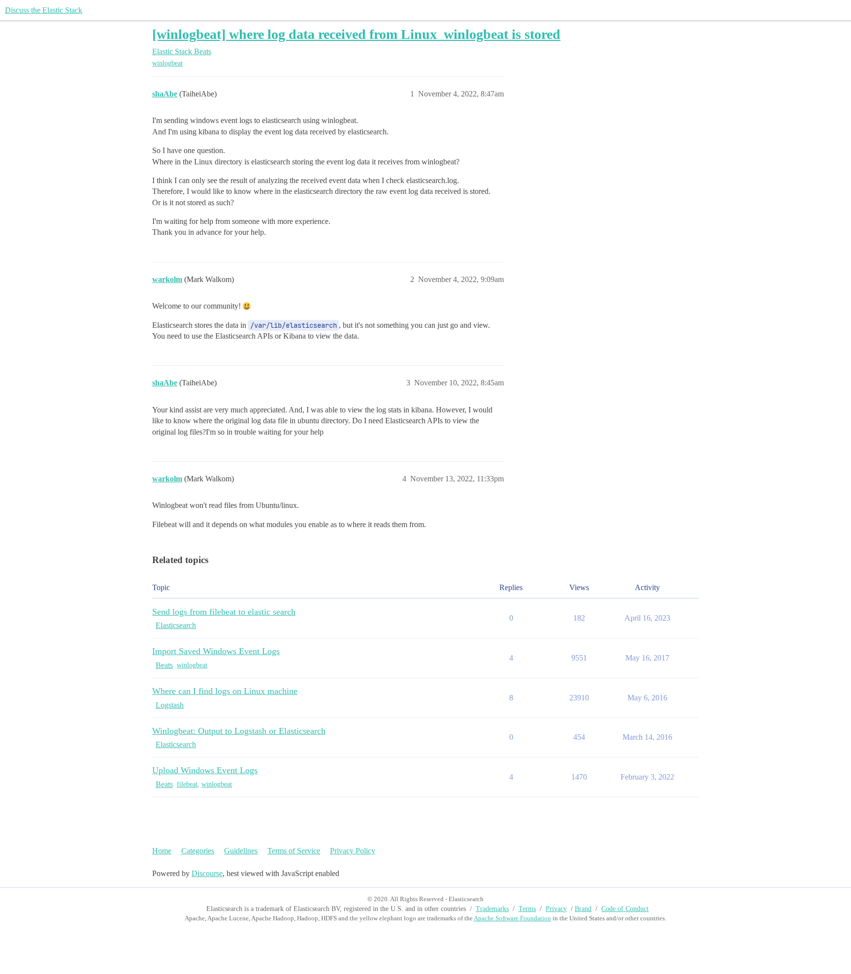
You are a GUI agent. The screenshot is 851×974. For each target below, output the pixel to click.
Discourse (207, 873)
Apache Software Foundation (512, 918)
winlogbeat (167, 63)
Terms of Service (293, 851)
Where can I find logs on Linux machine (224, 691)
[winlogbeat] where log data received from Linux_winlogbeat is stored (356, 34)
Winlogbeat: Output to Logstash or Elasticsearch (239, 731)
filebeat (187, 784)
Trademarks (492, 908)
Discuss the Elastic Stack (43, 10)
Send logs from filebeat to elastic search (223, 612)
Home (161, 851)
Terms (527, 908)
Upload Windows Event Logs (205, 770)
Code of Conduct (625, 908)
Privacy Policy (352, 851)
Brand (583, 908)
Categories (197, 851)
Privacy (556, 908)
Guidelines (241, 851)
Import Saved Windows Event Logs (216, 651)
